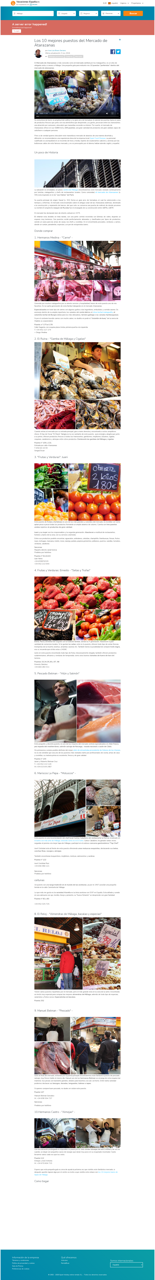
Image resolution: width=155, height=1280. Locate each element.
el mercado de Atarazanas (106, 192)
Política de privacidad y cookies (23, 1263)
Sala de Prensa (17, 1266)
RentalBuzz (65, 1263)
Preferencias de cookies (20, 1269)
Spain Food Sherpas (98, 138)
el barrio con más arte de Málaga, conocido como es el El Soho (58, 840)
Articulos (64, 1260)
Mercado (78, 56)
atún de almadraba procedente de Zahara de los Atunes (96, 750)
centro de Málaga (70, 190)
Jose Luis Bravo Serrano (57, 50)
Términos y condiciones (20, 1260)
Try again (17, 31)
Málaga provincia (56, 56)
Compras (69, 56)
